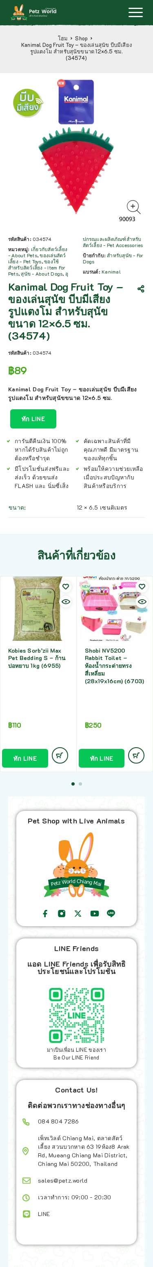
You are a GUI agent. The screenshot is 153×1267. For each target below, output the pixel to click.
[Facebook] (45, 913)
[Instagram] (61, 913)
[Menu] (135, 12)
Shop (81, 38)
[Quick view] (65, 601)
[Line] (111, 913)
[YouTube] (94, 913)
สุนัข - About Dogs (41, 273)
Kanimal (111, 271)
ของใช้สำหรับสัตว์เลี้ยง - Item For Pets (36, 267)
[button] (73, 784)
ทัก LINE (33, 419)
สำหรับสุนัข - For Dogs (113, 258)
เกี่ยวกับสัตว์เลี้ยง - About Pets (37, 252)
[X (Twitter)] (78, 913)
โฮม (63, 38)
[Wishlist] (65, 586)
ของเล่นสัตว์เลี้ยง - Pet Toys (37, 258)
